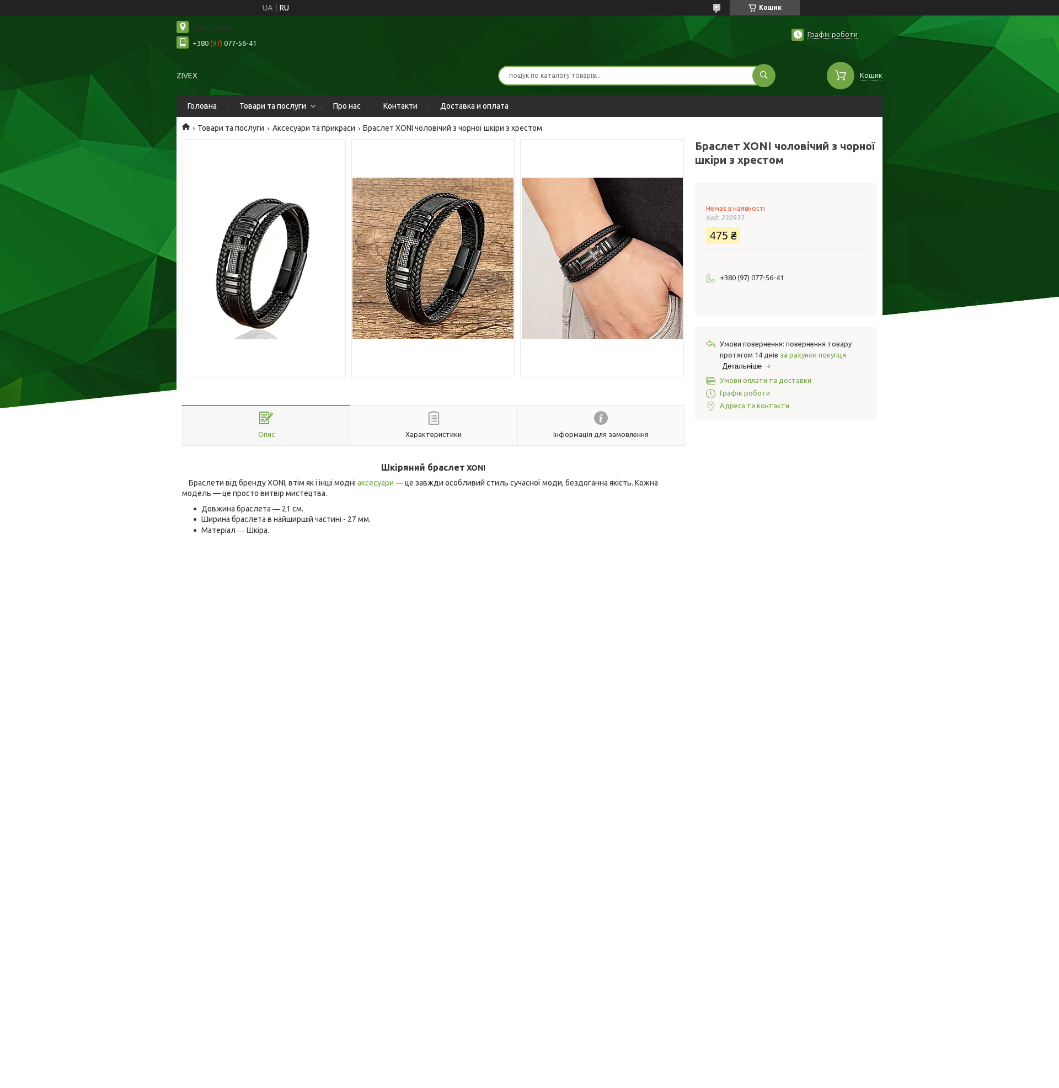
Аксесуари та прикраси (313, 128)
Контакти (400, 106)
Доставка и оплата (474, 106)
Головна (202, 106)
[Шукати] (763, 75)
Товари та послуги (272, 106)
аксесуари (375, 482)
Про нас (347, 106)
